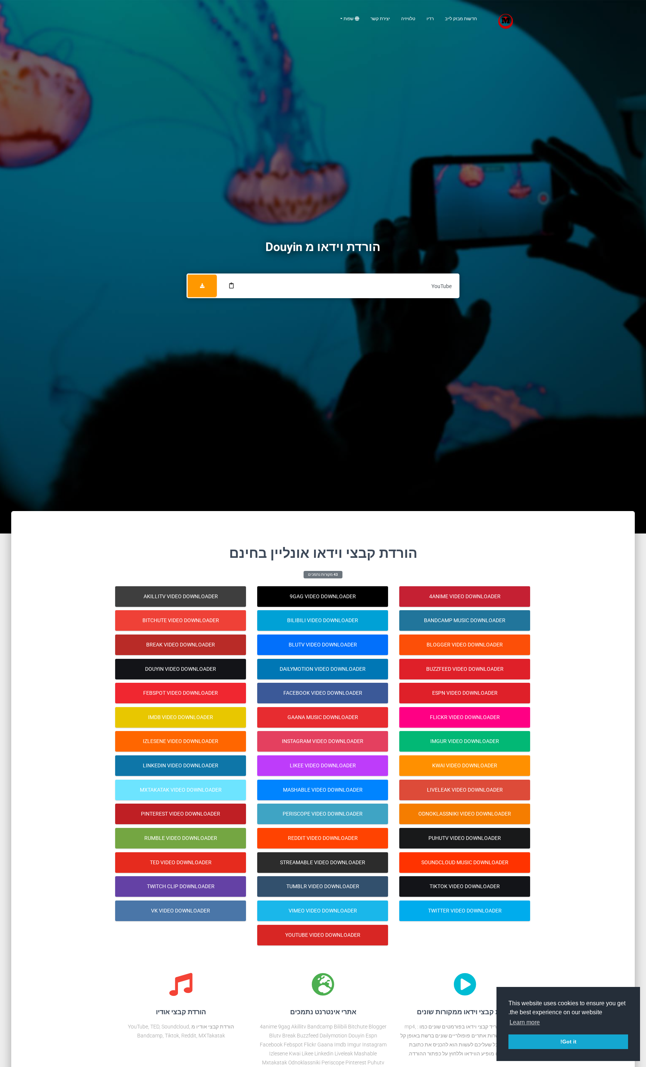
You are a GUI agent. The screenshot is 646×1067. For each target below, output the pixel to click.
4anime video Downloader (465, 596)
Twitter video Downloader (465, 911)
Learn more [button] (525, 1022)
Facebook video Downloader (322, 693)
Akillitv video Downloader (181, 596)
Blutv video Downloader (323, 645)
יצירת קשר (380, 18)
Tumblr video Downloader (322, 886)
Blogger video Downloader (465, 645)
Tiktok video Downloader (465, 886)
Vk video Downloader (180, 911)
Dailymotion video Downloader (323, 669)
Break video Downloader (180, 645)
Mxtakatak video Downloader (181, 790)
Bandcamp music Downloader (464, 620)
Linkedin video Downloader (180, 765)
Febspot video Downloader (180, 693)
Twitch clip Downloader (181, 886)
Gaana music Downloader (322, 717)
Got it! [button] (568, 1042)
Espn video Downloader (465, 693)
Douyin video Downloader (180, 669)
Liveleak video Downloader (465, 790)
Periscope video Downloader (323, 814)
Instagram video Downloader (322, 741)
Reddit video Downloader (323, 838)
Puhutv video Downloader (464, 838)
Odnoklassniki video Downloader (464, 814)
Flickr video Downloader (465, 717)
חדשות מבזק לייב (461, 18)
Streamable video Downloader (322, 862)
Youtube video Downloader (322, 935)
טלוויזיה (408, 18)
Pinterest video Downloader (180, 814)
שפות (348, 18)
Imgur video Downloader (464, 741)
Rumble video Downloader (180, 838)
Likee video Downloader (323, 765)
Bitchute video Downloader (180, 620)
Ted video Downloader (181, 862)
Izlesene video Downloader (180, 741)
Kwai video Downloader (464, 765)
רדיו (430, 18)
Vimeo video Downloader (323, 911)
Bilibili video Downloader (322, 620)
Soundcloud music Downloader (464, 862)
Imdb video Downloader (180, 717)
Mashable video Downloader (323, 790)
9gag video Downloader (323, 596)
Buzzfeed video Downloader (465, 669)
